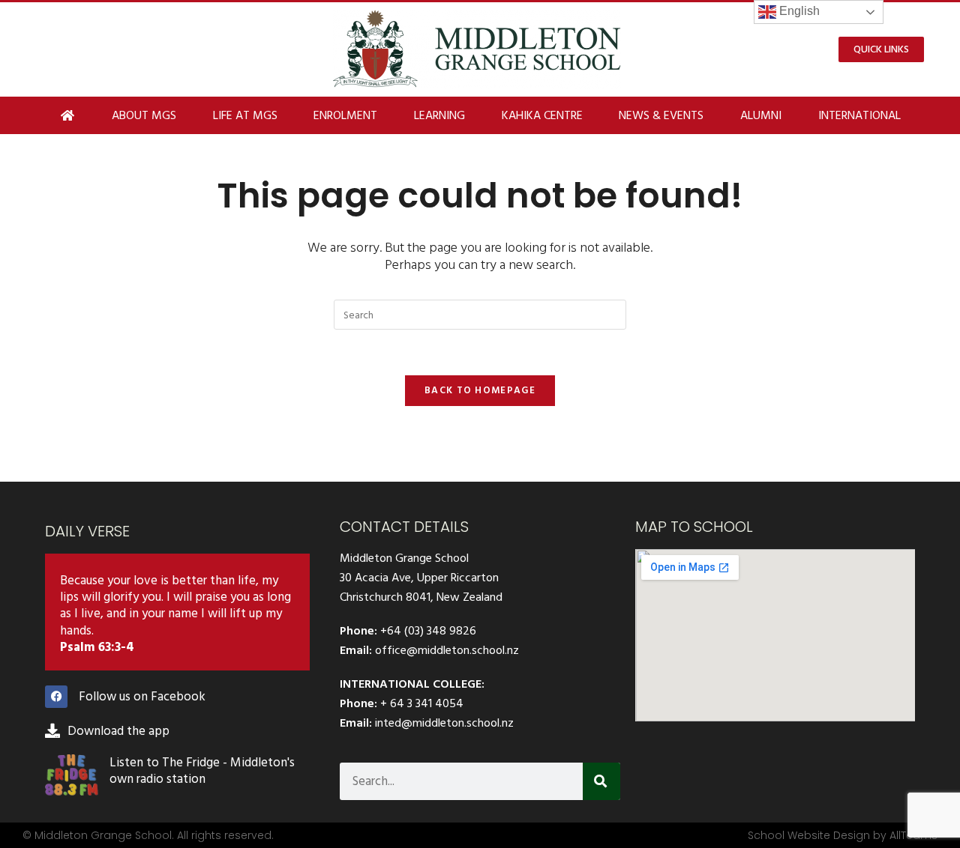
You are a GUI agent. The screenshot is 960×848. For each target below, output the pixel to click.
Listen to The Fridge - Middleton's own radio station (202, 771)
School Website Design (809, 835)
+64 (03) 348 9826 (428, 630)
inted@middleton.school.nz (444, 723)
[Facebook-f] (56, 696)
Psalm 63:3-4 (97, 647)
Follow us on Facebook (142, 696)
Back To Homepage (480, 390)
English (798, 10)
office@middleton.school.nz (447, 650)
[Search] (601, 781)
